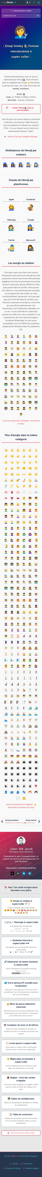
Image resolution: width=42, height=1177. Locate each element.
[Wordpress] (29, 873)
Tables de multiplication (21, 1098)
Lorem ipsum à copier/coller (21, 1043)
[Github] (18, 873)
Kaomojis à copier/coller (21, 922)
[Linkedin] (24, 873)
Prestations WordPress (27, 868)
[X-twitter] (12, 873)
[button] (38, 2)
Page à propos (11, 868)
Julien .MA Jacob (21, 849)
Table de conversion (21, 1114)
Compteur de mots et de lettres (21, 1025)
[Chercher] (19, 16)
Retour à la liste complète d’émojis (23, 136)
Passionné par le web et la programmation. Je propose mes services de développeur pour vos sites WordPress (21, 858)
